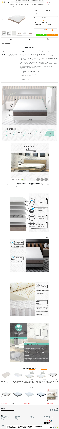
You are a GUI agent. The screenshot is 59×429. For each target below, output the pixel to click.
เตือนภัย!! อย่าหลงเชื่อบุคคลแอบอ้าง (25, 427)
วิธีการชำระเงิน (3, 418)
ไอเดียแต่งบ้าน (17, 418)
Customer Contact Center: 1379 (48, 417)
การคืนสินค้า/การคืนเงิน (4, 416)
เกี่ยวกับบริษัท (31, 416)
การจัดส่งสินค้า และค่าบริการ (5, 417)
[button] (6, 377)
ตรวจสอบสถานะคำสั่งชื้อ (4, 420)
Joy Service (17, 420)
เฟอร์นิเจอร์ (12, 4)
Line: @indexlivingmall (47, 416)
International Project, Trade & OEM (35, 420)
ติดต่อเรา (45, 415)
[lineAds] (50, 410)
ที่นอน (6, 6)
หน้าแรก (2, 6)
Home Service (17, 423)
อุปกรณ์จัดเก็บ (27, 4)
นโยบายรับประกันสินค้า (4, 424)
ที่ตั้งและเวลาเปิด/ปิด (18, 416)
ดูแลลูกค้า (2, 415)
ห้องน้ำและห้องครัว (34, 4)
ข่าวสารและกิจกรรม (32, 423)
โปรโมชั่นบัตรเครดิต (3, 419)
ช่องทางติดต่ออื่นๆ (46, 418)
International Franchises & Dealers (35, 421)
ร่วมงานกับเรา (31, 424)
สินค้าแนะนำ (47, 4)
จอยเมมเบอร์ (2, 425)
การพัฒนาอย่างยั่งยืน (32, 418)
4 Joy (30, 419)
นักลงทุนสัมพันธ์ (32, 417)
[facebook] (52, 410)
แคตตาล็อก (16, 419)
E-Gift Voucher (17, 421)
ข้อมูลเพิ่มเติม (31, 415)
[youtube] (57, 410)
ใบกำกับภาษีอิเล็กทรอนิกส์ (4, 421)
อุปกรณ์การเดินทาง (41, 4)
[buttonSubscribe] (13, 410)
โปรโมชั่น (16, 417)
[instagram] (55, 410)
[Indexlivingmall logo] (5, 2)
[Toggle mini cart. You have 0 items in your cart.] (49, 2)
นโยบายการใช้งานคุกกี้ (14, 427)
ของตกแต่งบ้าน (21, 4)
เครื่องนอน (16, 4)
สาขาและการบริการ (17, 415)
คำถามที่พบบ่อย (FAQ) (4, 423)
